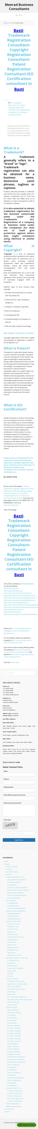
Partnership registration (14, 882)
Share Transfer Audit (13, 1002)
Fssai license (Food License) (15, 937)
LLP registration (12, 885)
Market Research (12, 966)
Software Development (13, 1104)
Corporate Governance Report (16, 989)
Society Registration (13, 906)
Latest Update (15, 662)
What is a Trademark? (14, 150)
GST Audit (10, 976)
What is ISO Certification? (15, 407)
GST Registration (12, 1085)
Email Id (6, 779)
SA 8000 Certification (13, 1049)
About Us (7, 864)
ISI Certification (11, 1020)
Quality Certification (11, 1007)
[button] (26, 1125)
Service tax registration (14, 1080)
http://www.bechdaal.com (12, 612)
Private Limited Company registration (18, 890)
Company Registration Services (15, 877)
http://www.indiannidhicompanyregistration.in (19, 596)
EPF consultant (12, 493)
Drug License (11, 932)
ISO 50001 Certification (14, 1041)
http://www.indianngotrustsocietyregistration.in (20, 598)
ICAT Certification (12, 1018)
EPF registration (12, 1067)
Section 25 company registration (17, 895)
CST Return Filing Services (15, 1091)
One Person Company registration (17, 887)
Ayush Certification (12, 1010)
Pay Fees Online (9, 1109)
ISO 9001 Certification (13, 1025)
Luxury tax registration (14, 1072)
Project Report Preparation (15, 968)
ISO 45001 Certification (14, 1039)
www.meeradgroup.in (11, 505)
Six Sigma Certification (13, 1052)
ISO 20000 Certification (14, 1031)
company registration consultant (15, 496)
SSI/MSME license (12, 950)
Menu (20, 15)
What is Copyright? (19, 248)
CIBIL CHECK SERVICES (14, 986)
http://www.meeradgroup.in (13, 591)
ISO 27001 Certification (14, 1036)
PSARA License (11, 945)
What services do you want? (12, 803)
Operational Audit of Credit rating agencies (20, 999)
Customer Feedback (12, 872)
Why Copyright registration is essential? (19, 333)
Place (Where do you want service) (14, 795)
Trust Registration (12, 903)
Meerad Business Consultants (19, 6)
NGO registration (11, 900)
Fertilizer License (12, 934)
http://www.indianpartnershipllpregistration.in (20, 600)
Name (5, 771)
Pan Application (11, 1075)
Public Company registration (15, 893)
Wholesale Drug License (14, 955)
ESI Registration (12, 1070)
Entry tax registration (13, 1065)
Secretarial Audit (12, 1005)
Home (6, 861)
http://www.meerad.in (11, 588)
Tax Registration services (13, 1054)
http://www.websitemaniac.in (13, 610)
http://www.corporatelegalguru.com (16, 603)
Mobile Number (8, 787)
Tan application (11, 1083)
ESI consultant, (23, 493)
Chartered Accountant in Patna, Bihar (17, 958)
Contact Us (7, 1111)
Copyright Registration (20, 489)
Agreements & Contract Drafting (17, 984)
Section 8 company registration (16, 908)
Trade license (11, 953)
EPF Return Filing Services (15, 1093)
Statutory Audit (11, 971)
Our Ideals (9, 869)
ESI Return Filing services (14, 1096)
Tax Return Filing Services (13, 1088)
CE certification (11, 1015)
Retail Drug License (13, 947)
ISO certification (12, 1023)
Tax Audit (10, 973)
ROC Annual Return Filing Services (17, 997)
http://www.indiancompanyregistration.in (18, 593)
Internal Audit (11, 963)
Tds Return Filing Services (14, 1101)
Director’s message (11, 866)
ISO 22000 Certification (14, 1033)
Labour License (11, 942)
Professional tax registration (15, 1078)
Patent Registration (13, 916)
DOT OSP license (12, 929)
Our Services (8, 874)
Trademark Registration (14, 919)
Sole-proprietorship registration (16, 880)
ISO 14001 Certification (14, 1028)
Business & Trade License (13, 921)
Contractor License (13, 926)
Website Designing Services (14, 1106)
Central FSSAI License (13, 924)
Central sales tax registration (15, 1059)
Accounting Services (13, 960)
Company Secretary (11, 979)
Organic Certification (13, 1046)
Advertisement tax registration (16, 1057)
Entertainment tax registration (16, 1062)
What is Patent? (17, 348)
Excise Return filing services (15, 1098)
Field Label (7, 820)
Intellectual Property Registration (15, 911)
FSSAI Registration (12, 939)
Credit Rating (11, 992)
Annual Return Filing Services (15, 981)
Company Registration (13, 898)
